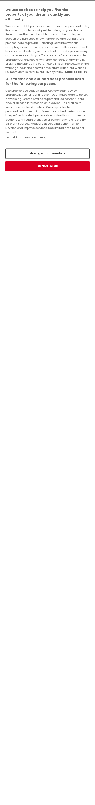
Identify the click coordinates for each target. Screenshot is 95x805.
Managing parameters (47, 153)
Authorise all (47, 166)
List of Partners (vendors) (26, 137)
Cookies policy (76, 72)
